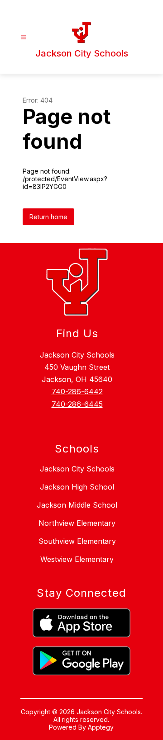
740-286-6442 (77, 391)
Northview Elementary (76, 523)
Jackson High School (77, 486)
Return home (48, 217)
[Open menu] (23, 37)
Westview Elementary (77, 559)
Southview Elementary (77, 541)
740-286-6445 (77, 404)
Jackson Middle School (77, 504)
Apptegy (101, 727)
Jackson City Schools (77, 468)
